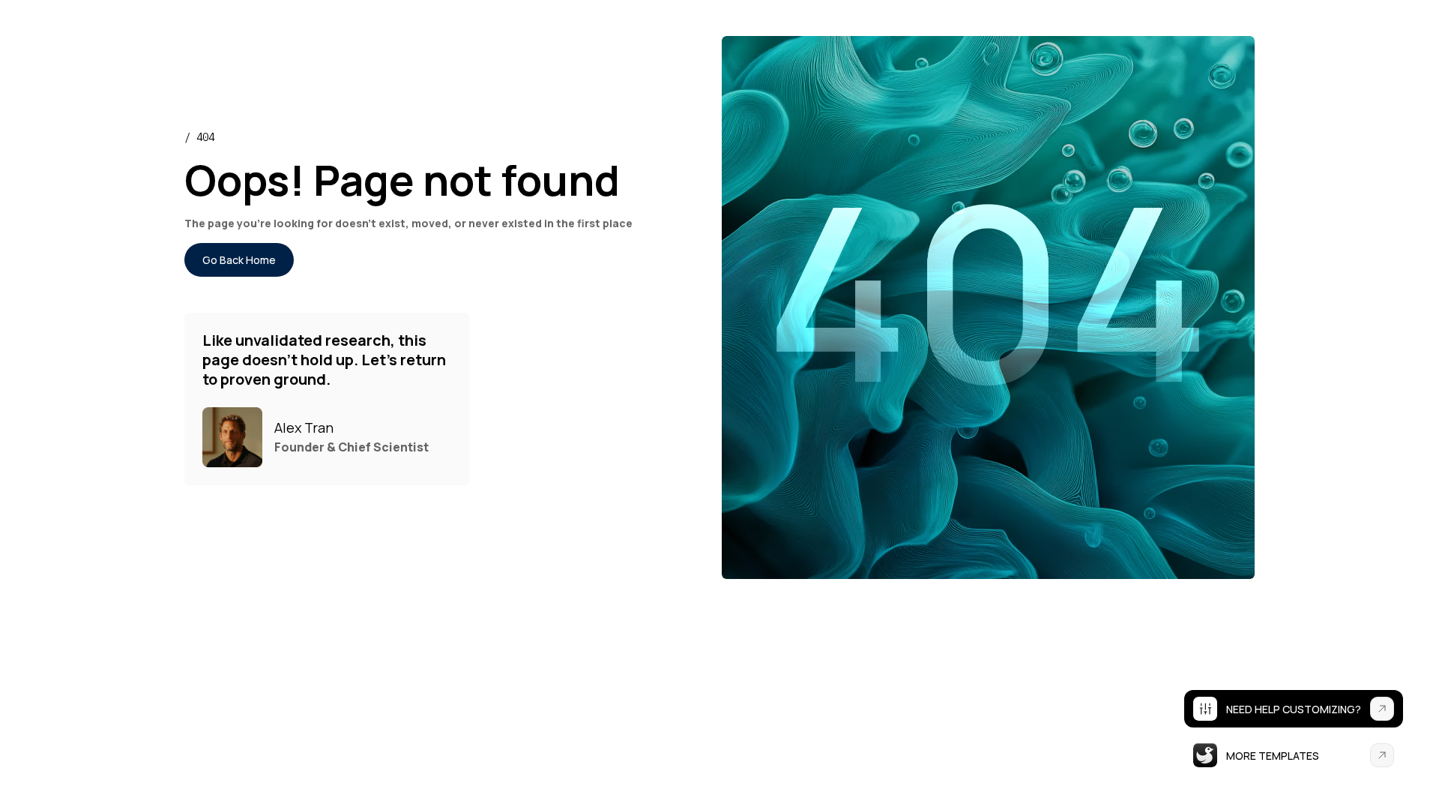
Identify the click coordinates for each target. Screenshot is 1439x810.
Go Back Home (239, 260)
